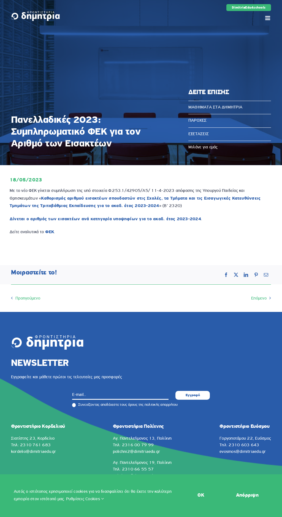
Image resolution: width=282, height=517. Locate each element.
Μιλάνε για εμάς (203, 147)
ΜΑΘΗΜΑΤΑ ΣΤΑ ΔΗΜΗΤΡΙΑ (215, 107)
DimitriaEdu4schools (248, 7)
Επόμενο (259, 298)
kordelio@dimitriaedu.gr (33, 452)
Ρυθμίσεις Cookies (83, 499)
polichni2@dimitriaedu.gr (136, 452)
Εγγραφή (193, 395)
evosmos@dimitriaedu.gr (242, 452)
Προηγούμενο (27, 298)
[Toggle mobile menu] (268, 18)
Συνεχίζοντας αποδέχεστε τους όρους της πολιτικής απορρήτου (127, 405)
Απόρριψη (247, 495)
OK (200, 495)
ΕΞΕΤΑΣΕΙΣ (198, 134)
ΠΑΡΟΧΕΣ (197, 120)
